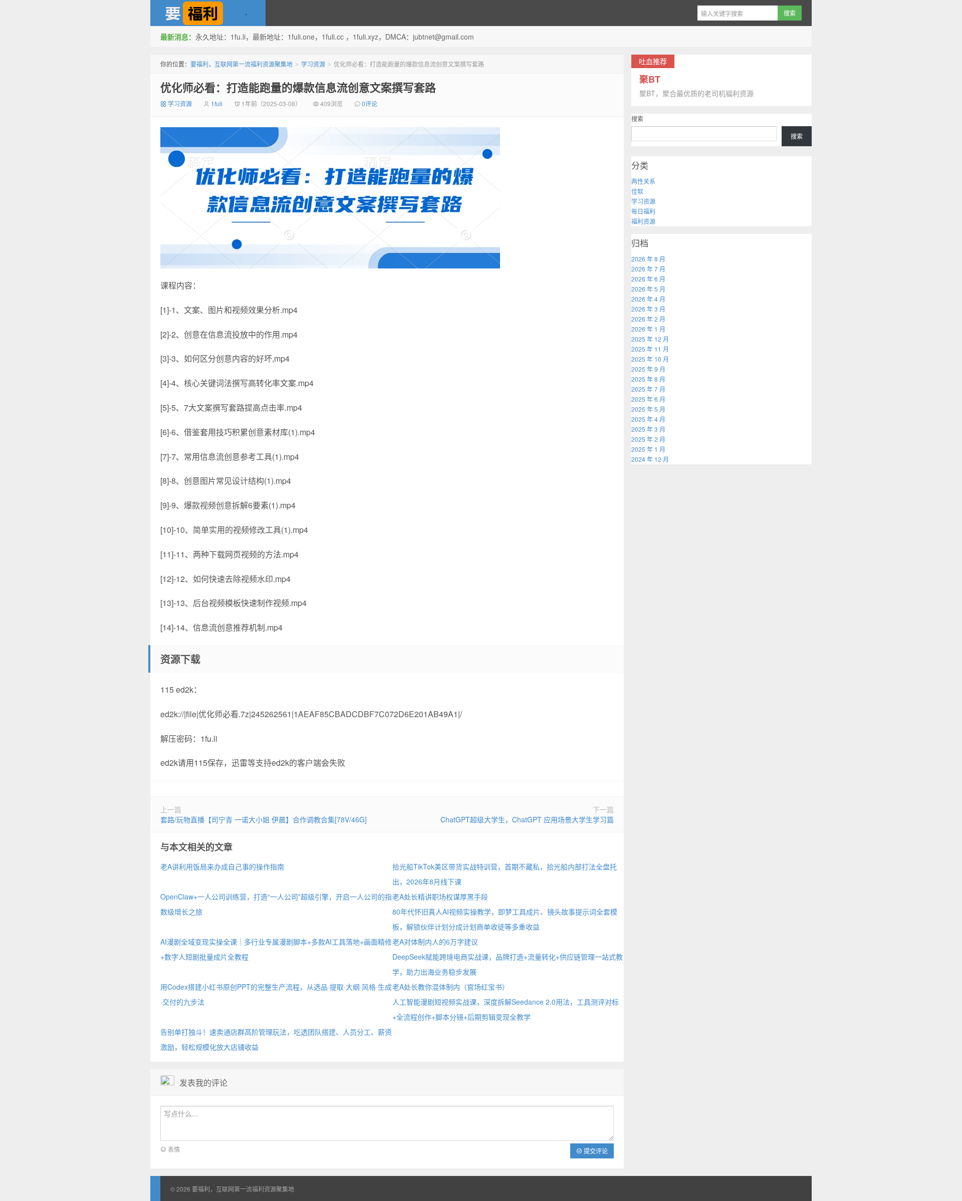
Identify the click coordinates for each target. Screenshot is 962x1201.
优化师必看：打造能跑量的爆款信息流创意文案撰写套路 (298, 87)
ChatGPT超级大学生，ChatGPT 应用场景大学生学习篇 (527, 819)
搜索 (637, 118)
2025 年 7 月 (648, 389)
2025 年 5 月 (648, 409)
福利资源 (643, 221)
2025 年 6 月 (648, 399)
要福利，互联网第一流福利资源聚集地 (208, 13)
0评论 (369, 103)
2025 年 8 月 (648, 379)
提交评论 (595, 1150)
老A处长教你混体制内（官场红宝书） (450, 987)
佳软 (637, 191)
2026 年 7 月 (648, 268)
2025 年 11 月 (650, 349)
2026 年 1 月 (648, 329)
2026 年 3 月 (648, 309)
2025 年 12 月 (650, 339)
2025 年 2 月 (648, 439)
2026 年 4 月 (648, 298)
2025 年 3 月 (648, 429)
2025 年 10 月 (650, 359)
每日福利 (643, 211)
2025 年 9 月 (648, 369)
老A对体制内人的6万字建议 (435, 942)
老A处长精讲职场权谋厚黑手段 (440, 896)
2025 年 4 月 (648, 419)
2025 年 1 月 (648, 449)
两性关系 (643, 181)
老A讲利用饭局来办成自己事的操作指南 (222, 866)
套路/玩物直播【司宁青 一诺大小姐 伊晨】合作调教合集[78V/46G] (263, 819)
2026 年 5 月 (648, 288)
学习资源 (313, 64)
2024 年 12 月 (650, 459)
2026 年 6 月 (648, 278)
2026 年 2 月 (648, 319)
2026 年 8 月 (648, 258)
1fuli (216, 103)
